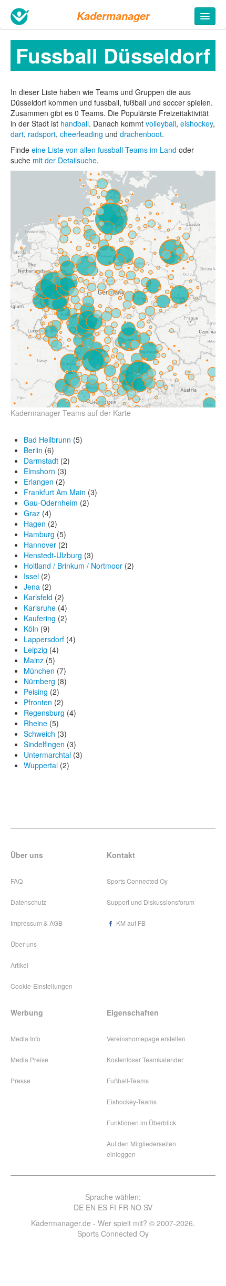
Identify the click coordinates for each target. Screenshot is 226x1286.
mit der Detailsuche (65, 160)
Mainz (34, 660)
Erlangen (39, 481)
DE (79, 1207)
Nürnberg (39, 681)
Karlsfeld (38, 597)
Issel (31, 576)
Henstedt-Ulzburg (53, 555)
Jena (32, 586)
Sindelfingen (44, 744)
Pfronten (38, 702)
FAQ (17, 880)
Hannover (40, 544)
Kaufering (40, 618)
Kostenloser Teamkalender (145, 1059)
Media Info (25, 1038)
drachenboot (141, 134)
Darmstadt (41, 460)
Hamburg (39, 534)
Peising (36, 691)
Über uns (24, 943)
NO (135, 1207)
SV (147, 1207)
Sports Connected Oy (137, 880)
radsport (42, 134)
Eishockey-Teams (132, 1101)
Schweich (39, 733)
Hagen (35, 523)
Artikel (19, 964)
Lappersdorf (44, 639)
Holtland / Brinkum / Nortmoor (73, 565)
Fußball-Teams (128, 1080)
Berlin (33, 450)
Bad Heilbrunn (47, 439)
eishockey (196, 123)
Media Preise (29, 1059)
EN (91, 1207)
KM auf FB (130, 922)
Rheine (35, 723)
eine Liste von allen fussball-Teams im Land (105, 149)
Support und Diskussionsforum (150, 901)
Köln (31, 628)
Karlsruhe (40, 607)
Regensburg (44, 712)
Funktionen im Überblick (141, 1122)
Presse (20, 1080)
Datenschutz (28, 901)
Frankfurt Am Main (55, 492)
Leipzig (35, 649)
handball (74, 123)
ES (102, 1207)
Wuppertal (41, 765)
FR (123, 1207)
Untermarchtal (47, 754)
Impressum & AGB (37, 922)
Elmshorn (39, 471)
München (39, 670)
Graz (32, 513)
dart (17, 134)
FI (112, 1207)
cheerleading (81, 134)
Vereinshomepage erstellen (146, 1038)
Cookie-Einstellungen (42, 985)
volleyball (161, 123)
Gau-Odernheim (51, 502)
